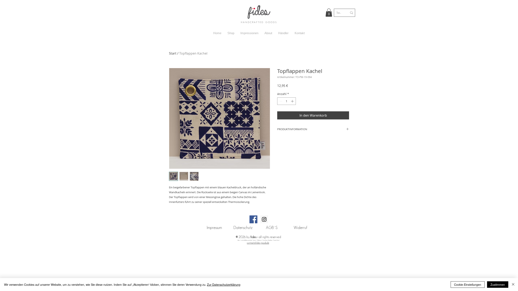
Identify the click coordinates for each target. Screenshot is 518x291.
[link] (328, 12)
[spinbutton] (286, 101)
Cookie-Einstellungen (467, 285)
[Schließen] (513, 284)
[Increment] (292, 101)
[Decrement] (280, 101)
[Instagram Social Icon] (264, 219)
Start (172, 53)
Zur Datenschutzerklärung (223, 285)
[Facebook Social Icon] (253, 219)
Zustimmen (497, 285)
